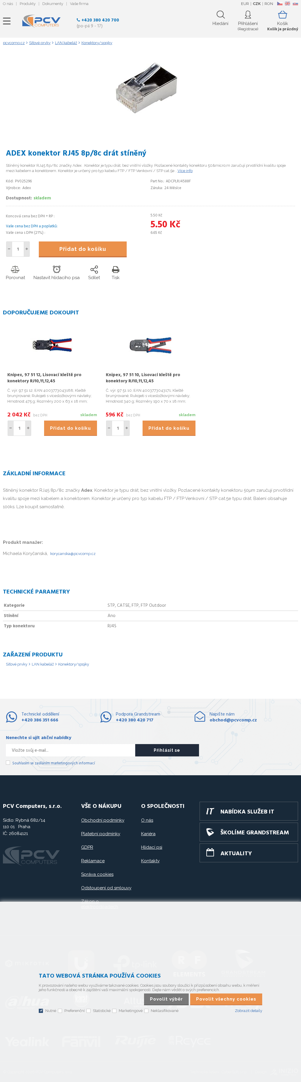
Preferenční (74, 1010)
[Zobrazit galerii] (150, 122)
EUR (245, 3)
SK (295, 3)
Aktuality (236, 853)
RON (269, 3)
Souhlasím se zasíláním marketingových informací (53, 763)
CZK (257, 3)
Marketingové (131, 1010)
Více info (185, 171)
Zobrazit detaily (248, 1010)
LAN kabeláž (43, 664)
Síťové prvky (16, 664)
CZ (279, 3)
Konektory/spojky (73, 664)
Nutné (50, 1010)
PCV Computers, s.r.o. (41, 21)
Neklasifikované (164, 1010)
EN (287, 3)
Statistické (102, 1010)
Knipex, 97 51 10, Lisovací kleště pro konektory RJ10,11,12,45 (143, 378)
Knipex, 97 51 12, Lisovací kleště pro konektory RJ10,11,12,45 (44, 378)
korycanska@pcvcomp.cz (73, 553)
